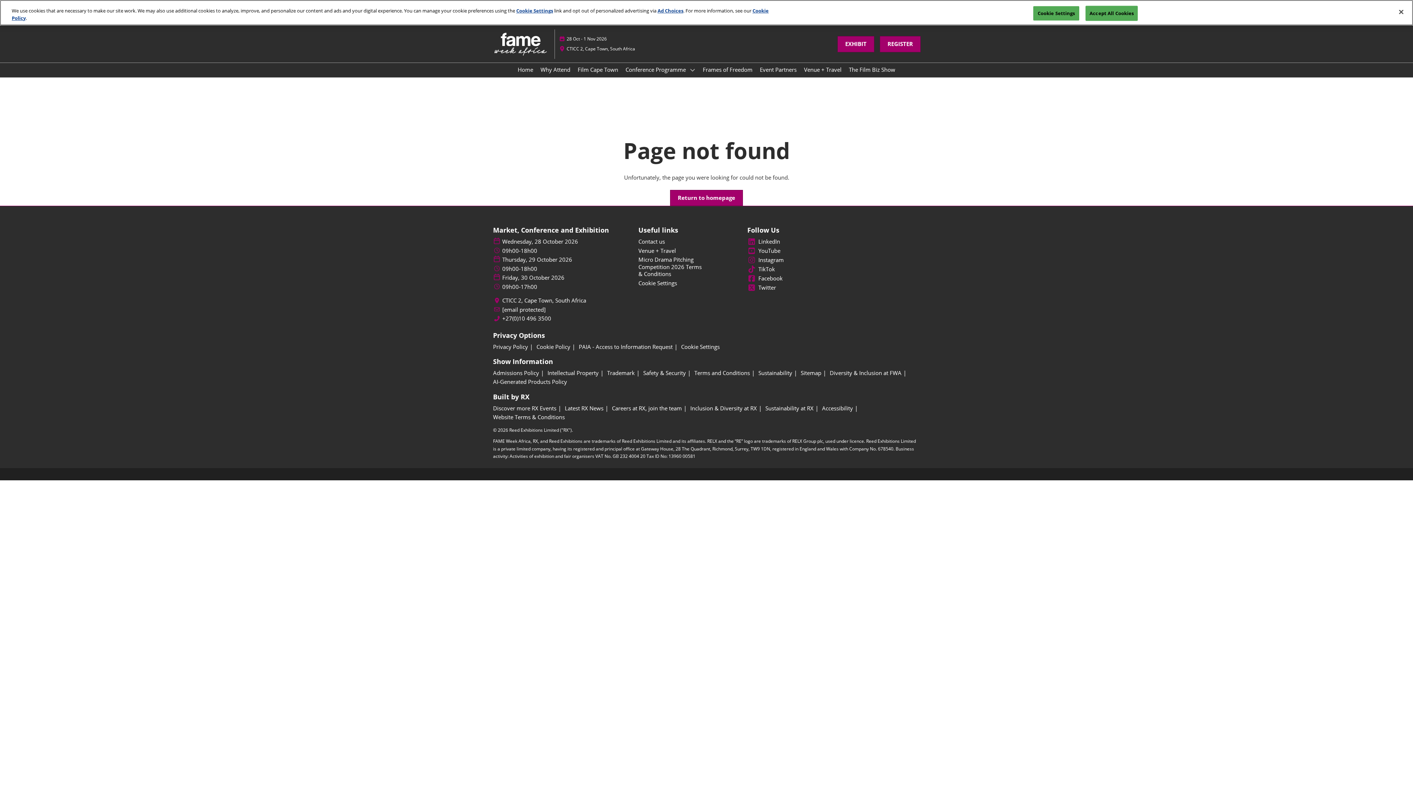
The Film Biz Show (872, 69)
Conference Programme (656, 69)
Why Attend (555, 69)
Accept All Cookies (1112, 13)
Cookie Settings (534, 10)
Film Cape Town (598, 69)
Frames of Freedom (727, 69)
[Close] (1401, 12)
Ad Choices (670, 10)
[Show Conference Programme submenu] (692, 70)
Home (525, 69)
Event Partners (778, 69)
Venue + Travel (823, 69)
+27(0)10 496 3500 (526, 318)
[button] (855, 44)
